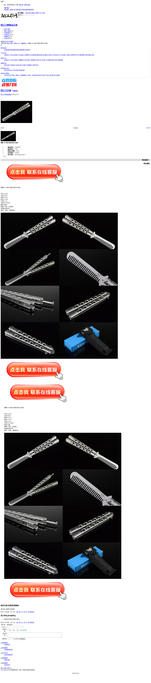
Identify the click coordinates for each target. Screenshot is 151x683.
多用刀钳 (54, 60)
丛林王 (33, 13)
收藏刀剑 (3, 63)
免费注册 (27, 5)
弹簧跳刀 (33, 60)
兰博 (43, 13)
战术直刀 (7, 55)
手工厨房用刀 (81, 55)
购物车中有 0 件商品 (7, 41)
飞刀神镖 (48, 60)
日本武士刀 (7, 34)
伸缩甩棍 (13, 50)
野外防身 (3, 48)
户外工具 (48, 75)
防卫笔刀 (27, 60)
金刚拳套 (60, 60)
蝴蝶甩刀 (24, 43)
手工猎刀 (63, 55)
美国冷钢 (22, 70)
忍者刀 (68, 55)
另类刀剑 (35, 65)
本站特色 (7, 665)
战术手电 (38, 75)
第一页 (18, 612)
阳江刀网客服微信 (6, 94)
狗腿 (37, 13)
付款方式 (7, 38)
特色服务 (5, 663)
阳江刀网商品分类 (9, 25)
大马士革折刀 (14, 60)
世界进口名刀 (5, 68)
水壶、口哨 (31, 75)
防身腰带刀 (23, 75)
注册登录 (7, 644)
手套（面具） (16, 75)
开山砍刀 (22, 55)
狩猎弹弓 (27, 50)
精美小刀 (17, 43)
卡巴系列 (16, 70)
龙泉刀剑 (19, 65)
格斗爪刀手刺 (41, 60)
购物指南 (5, 642)
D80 (29, 13)
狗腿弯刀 (7, 36)
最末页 (32, 612)
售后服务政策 (8, 649)
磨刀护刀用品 (55, 75)
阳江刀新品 (7, 31)
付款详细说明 (8, 654)
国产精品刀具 (90, 55)
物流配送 (5, 658)
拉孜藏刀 (29, 65)
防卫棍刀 (45, 55)
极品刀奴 (39, 55)
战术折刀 (7, 60)
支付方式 (5, 653)
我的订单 (13, 9)
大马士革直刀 (14, 55)
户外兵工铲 (7, 75)
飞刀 (40, 13)
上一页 (23, 612)
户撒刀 (24, 65)
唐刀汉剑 (7, 65)
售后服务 (5, 647)
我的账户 (7, 7)
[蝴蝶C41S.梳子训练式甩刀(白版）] (16, 126)
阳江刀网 (7, 29)
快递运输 (7, 659)
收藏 (2, 1)
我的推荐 (31, 9)
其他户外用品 (5, 73)
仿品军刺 (33, 55)
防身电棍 (7, 32)
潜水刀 (51, 55)
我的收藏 (25, 9)
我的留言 (19, 9)
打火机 (43, 75)
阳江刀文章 (6, 90)
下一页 (28, 612)
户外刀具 (3, 53)
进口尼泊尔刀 (8, 70)
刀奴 (26, 13)
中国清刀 (13, 65)
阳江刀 (9, 668)
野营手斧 (74, 55)
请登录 (21, 5)
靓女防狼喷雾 (20, 50)
